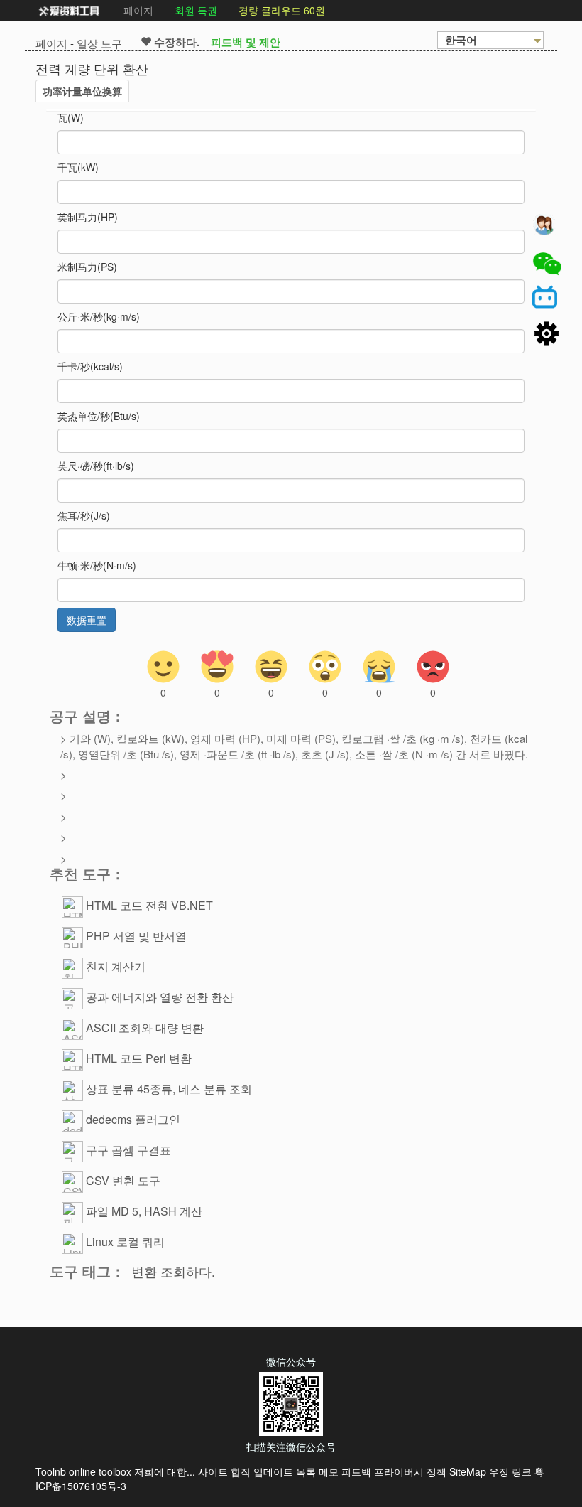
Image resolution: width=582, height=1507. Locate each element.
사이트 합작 (224, 1471)
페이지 (138, 10)
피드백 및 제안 (245, 42)
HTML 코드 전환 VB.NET (149, 905)
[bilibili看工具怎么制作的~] (546, 299)
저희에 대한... (164, 1471)
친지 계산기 (116, 966)
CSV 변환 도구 (123, 1180)
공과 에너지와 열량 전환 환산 (160, 997)
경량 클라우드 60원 (281, 10)
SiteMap (467, 1471)
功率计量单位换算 (82, 91)
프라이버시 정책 (410, 1471)
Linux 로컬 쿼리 (125, 1241)
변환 (144, 1271)
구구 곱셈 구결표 (128, 1150)
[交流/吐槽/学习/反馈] (546, 228)
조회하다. (187, 1271)
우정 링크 (510, 1471)
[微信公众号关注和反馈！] (546, 264)
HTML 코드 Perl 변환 (139, 1058)
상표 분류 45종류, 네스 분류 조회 (169, 1088)
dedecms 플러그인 (133, 1119)
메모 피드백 (345, 1471)
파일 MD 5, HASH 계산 (144, 1211)
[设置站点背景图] (546, 335)
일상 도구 (99, 43)
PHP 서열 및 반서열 (136, 936)
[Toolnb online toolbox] (69, 10)
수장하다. (175, 42)
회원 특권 (196, 10)
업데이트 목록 (284, 1471)
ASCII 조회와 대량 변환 (145, 1027)
